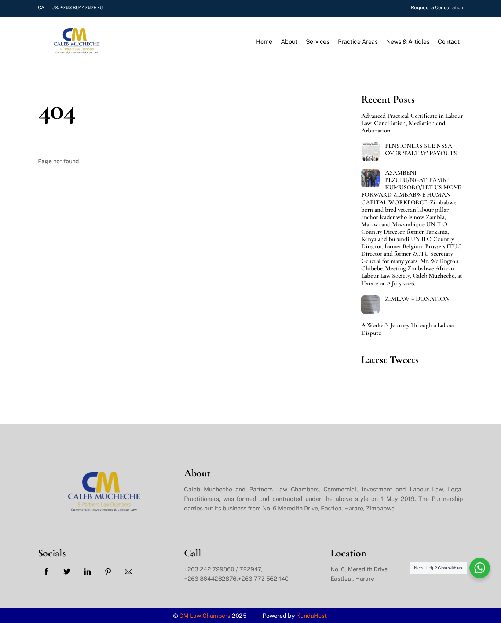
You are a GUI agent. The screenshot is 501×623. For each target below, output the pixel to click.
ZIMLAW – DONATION (417, 299)
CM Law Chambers (204, 615)
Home (264, 41)
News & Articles (407, 41)
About (289, 41)
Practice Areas (358, 41)
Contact (449, 41)
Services (317, 41)
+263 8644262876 (81, 7)
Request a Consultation (437, 7)
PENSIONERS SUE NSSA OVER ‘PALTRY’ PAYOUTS (421, 149)
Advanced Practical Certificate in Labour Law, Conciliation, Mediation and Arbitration (412, 123)
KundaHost (312, 615)
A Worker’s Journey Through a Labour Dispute (408, 329)
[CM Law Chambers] (74, 50)
